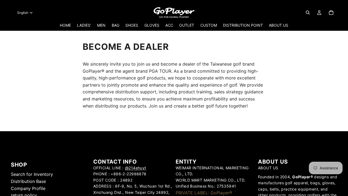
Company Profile (28, 188)
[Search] (308, 13)
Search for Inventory (32, 174)
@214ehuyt (135, 168)
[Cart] (331, 13)
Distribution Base (28, 181)
